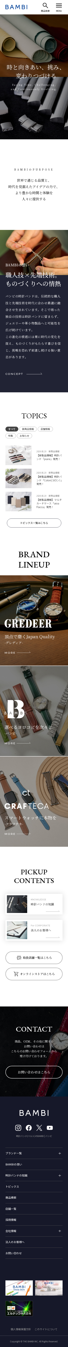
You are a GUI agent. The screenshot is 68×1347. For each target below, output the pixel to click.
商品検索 (10, 1197)
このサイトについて (46, 1329)
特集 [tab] (10, 435)
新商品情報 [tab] (28, 429)
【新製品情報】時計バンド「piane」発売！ (49, 457)
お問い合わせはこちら (34, 1072)
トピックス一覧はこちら (34, 523)
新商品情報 (54, 451)
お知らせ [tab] (24, 435)
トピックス (12, 1186)
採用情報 (10, 1220)
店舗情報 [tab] (45, 429)
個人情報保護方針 (21, 1329)
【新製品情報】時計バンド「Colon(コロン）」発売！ (49, 480)
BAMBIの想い (13, 1164)
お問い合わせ (13, 1253)
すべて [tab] (11, 429)
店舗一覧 (10, 1209)
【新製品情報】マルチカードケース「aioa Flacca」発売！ (49, 503)
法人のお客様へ (14, 1242)
